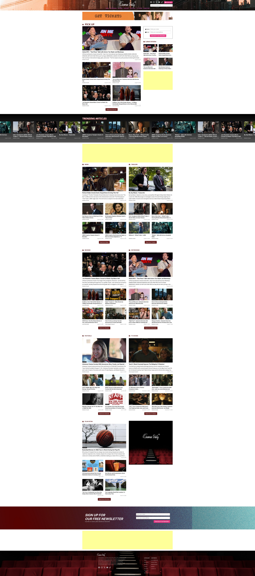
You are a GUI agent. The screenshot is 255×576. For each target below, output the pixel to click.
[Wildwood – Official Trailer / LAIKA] (139, 228)
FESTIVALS (88, 335)
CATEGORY (147, 558)
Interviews (113, 8)
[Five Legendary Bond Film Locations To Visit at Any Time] (115, 485)
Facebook (151, 2)
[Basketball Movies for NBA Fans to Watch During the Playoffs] (104, 436)
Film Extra (146, 8)
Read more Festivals (104, 413)
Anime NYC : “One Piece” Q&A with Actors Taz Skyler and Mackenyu (103, 52)
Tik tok (162, 2)
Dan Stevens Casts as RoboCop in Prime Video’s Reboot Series (165, 68)
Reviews (120, 8)
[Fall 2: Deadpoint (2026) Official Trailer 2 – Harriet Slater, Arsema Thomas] (139, 127)
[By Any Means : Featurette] (185, 127)
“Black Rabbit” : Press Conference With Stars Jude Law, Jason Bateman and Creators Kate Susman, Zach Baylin (161, 389)
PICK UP (89, 24)
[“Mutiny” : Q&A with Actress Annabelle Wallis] (115, 127)
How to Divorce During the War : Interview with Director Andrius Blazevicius (46, 136)
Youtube (159, 2)
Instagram (154, 2)
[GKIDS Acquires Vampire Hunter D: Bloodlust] (23, 127)
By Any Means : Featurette (183, 135)
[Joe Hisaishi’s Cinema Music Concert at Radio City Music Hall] (96, 93)
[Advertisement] (158, 80)
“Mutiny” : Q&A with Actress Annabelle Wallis (113, 135)
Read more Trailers (151, 242)
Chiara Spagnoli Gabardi (109, 324)
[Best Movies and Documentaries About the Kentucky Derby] (115, 466)
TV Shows (139, 8)
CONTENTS (154, 558)
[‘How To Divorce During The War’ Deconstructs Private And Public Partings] (115, 313)
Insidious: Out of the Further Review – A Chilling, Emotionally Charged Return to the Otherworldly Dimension (125, 104)
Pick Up (84, 100)
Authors (152, 566)
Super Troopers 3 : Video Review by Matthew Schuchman (114, 302)
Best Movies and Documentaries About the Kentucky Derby (115, 474)
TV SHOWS (134, 335)
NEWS (87, 164)
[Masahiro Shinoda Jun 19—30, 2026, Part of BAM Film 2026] (92, 399)
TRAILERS (134, 164)
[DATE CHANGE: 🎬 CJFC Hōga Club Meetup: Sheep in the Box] (92, 380)
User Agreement (154, 560)
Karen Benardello (116, 105)
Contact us (153, 568)
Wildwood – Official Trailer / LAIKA (137, 235)
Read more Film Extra (104, 499)
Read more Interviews (150, 328)
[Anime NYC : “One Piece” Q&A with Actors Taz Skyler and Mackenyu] (111, 38)
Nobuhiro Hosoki (85, 59)
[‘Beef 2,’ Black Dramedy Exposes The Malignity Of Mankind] (151, 350)
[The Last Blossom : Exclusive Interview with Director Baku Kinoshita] (127, 70)
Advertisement (154, 564)
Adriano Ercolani (132, 390)
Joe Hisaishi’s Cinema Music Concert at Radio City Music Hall (94, 103)
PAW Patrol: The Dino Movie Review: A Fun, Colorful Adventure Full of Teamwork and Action (92, 322)
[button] (172, 130)
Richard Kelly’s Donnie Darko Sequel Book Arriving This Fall (96, 80)
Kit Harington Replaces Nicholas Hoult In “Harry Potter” (115, 217)
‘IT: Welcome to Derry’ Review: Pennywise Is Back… (136, 388)
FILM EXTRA (89, 421)
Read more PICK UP (111, 109)
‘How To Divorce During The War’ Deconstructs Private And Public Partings (113, 322)
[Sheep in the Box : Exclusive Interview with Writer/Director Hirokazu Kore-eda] (162, 313)
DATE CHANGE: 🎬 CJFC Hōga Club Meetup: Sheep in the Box (91, 388)
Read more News (104, 242)
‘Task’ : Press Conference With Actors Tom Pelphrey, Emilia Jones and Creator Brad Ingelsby (139, 408)
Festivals (132, 8)
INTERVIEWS (135, 250)
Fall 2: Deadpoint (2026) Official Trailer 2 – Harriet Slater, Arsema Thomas (139, 136)
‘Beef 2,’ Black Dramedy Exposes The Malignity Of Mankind (146, 364)
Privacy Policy (154, 562)
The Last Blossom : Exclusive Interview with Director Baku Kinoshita (126, 80)
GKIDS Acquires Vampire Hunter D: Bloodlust (23, 135)
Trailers (126, 8)
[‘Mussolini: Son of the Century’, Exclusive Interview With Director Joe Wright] (162, 399)
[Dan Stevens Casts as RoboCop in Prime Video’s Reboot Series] (166, 62)
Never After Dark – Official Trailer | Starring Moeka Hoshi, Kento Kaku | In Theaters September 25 (69, 136)
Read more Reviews (104, 328)
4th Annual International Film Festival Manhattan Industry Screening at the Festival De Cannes (91, 475)
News (107, 8)
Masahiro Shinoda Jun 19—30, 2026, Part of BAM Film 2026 (92, 407)
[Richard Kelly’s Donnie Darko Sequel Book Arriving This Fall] (96, 70)
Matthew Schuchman (109, 305)
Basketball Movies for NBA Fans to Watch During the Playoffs (101, 450)
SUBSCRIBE (169, 2)
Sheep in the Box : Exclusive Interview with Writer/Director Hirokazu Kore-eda (162, 321)
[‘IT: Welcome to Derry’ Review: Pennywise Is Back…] (139, 380)
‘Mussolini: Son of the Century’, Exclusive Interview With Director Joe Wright (162, 407)
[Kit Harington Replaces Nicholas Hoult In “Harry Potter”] (115, 209)
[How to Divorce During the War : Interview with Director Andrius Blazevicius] (46, 127)
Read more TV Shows (150, 413)
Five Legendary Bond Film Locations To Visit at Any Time (115, 493)
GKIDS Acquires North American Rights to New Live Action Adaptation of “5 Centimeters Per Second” (115, 237)
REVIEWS (87, 250)
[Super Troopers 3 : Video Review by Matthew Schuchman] (115, 294)
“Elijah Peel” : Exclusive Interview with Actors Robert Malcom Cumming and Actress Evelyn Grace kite (138, 322)
